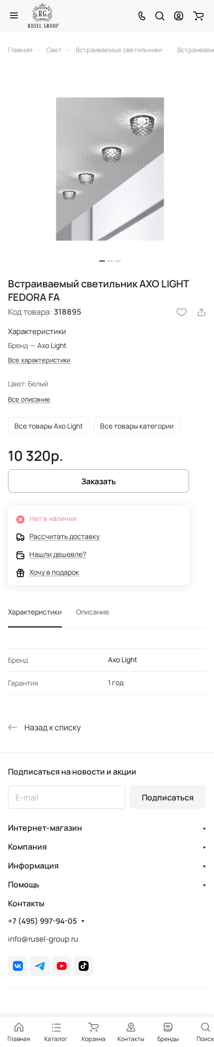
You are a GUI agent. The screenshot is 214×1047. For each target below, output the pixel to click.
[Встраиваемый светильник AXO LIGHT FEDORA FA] (110, 169)
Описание (92, 611)
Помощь (23, 884)
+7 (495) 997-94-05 (42, 921)
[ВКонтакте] (18, 966)
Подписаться (168, 797)
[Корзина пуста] (198, 15)
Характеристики (35, 611)
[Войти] (178, 15)
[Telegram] (40, 966)
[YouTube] (62, 966)
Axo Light (122, 659)
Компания (27, 846)
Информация (33, 865)
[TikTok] (84, 966)
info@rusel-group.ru (43, 939)
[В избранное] (182, 312)
